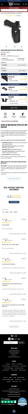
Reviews (10, 377)
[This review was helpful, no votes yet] (22, 233)
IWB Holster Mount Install (14, 389)
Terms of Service (15, 366)
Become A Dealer (20, 377)
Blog (15, 377)
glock (11, 212)
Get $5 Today (18, 379)
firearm (15, 212)
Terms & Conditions (6, 366)
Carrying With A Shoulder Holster (14, 394)
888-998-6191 (14, 355)
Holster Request (22, 370)
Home (2, 13)
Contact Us (8, 364)
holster (6, 212)
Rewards (9, 381)
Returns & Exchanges (9, 368)
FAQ (20, 381)
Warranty (13, 364)
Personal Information (19, 368)
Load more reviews (14, 326)
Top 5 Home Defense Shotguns (14, 396)
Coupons (24, 379)
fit (3, 212)
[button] (14, 56)
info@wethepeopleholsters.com (14, 356)
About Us (5, 377)
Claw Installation (5, 370)
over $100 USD (9, 121)
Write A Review (14, 202)
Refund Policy (23, 366)
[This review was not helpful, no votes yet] (24, 233)
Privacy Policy (19, 364)
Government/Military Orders (8, 379)
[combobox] (14, 10)
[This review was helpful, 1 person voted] (22, 321)
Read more (12, 316)
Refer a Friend (15, 381)
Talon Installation (14, 370)
